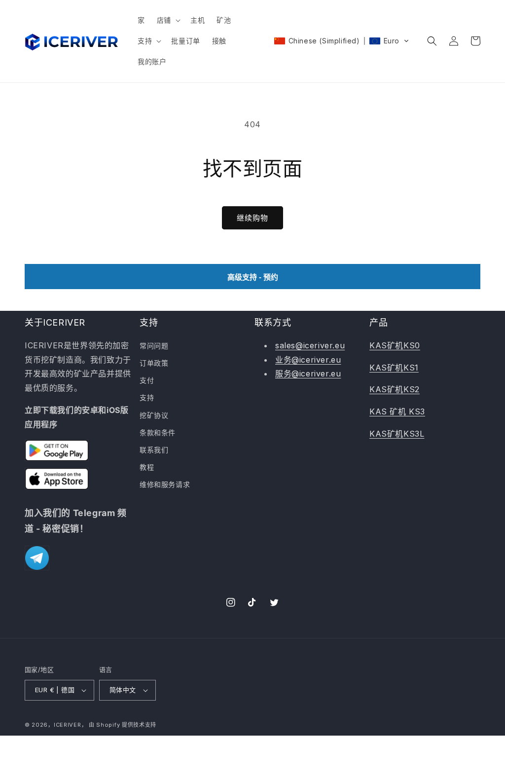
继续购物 (252, 218)
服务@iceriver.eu (308, 373)
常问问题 (154, 345)
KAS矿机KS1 (394, 367)
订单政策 (154, 363)
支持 (147, 397)
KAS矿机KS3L (396, 434)
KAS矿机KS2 (394, 389)
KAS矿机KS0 (394, 345)
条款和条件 (158, 432)
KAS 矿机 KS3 (397, 411)
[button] (167, 20)
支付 (147, 380)
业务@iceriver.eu (308, 360)
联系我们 (154, 450)
